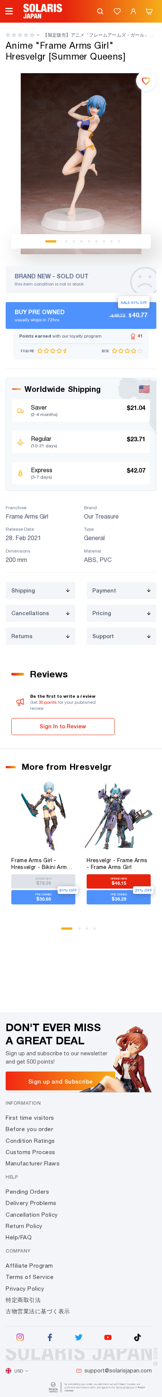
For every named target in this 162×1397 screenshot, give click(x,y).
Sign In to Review (63, 726)
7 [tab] (104, 241)
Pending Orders (27, 1191)
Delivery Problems (31, 1203)
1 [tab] (51, 241)
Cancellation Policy (32, 1214)
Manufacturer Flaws (33, 1163)
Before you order (29, 1129)
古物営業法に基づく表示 (38, 1311)
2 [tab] (66, 241)
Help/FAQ (19, 1237)
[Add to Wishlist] (146, 81)
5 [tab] (89, 241)
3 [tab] (74, 241)
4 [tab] (81, 241)
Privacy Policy (25, 1288)
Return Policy (24, 1226)
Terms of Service (29, 1277)
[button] (20, 35)
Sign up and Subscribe (60, 1081)
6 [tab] (96, 241)
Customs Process (30, 1152)
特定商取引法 (23, 1300)
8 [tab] (111, 241)
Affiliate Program (29, 1265)
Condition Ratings (30, 1141)
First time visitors (30, 1118)
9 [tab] (119, 241)
